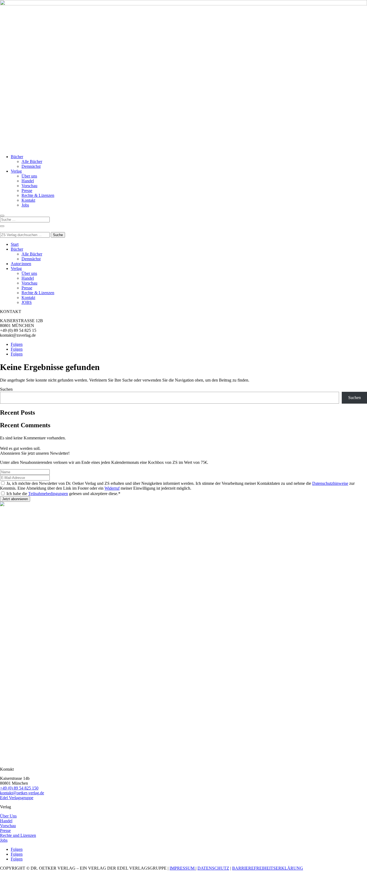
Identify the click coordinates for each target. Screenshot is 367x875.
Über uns (29, 176)
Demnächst (31, 166)
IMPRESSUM (183, 868)
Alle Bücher (31, 161)
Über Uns (8, 816)
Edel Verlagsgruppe (16, 797)
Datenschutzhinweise (330, 483)
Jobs (25, 205)
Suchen (6, 389)
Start (15, 244)
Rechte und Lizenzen (18, 835)
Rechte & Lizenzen (37, 195)
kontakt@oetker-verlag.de (22, 793)
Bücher (17, 156)
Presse (26, 190)
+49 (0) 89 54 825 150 (19, 788)
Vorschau (29, 185)
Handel (27, 181)
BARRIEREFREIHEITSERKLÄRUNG (267, 868)
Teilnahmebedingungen (48, 493)
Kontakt (28, 200)
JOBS (26, 302)
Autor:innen (21, 263)
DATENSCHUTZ (213, 868)
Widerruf (112, 488)
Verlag (16, 171)
